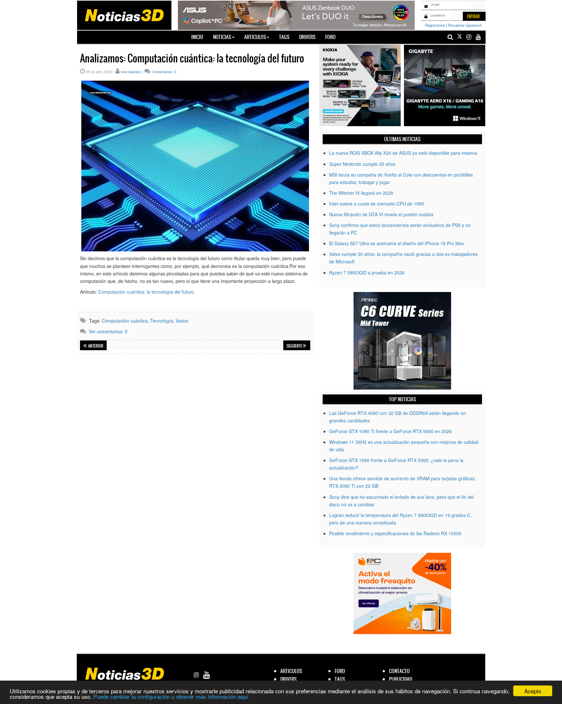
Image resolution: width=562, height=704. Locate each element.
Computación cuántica (125, 320)
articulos (291, 671)
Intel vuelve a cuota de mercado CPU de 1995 (376, 203)
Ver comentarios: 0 (108, 331)
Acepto (532, 691)
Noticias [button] (222, 37)
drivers (288, 679)
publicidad (400, 679)
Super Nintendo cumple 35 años (362, 164)
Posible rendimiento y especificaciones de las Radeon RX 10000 (395, 533)
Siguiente (295, 346)
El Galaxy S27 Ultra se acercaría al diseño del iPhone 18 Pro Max (396, 243)
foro (340, 671)
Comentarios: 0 (163, 72)
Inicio (199, 37)
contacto (399, 671)
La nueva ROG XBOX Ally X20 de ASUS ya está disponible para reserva (403, 153)
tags (340, 679)
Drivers (307, 37)
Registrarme (435, 25)
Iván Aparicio (131, 72)
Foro (330, 37)
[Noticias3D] (123, 14)
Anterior (95, 346)
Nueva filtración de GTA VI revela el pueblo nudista (381, 214)
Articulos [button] (255, 37)
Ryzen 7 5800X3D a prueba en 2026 (367, 272)
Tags (284, 37)
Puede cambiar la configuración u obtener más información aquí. (171, 696)
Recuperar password (464, 25)
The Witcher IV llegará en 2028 (361, 193)
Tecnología (161, 320)
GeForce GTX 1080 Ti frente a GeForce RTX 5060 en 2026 (390, 431)
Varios (182, 320)
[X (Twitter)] (459, 37)
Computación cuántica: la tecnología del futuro (146, 291)
